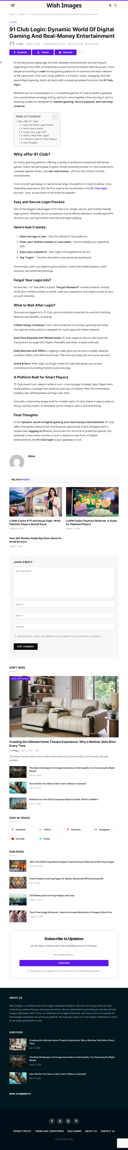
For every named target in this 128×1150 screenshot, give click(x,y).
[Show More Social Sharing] (80, 52)
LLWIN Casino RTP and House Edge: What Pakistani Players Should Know (34, 522)
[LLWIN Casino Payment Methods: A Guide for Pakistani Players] (92, 502)
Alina (21, 44)
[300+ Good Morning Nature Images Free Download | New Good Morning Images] (18, 866)
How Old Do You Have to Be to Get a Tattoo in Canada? (57, 783)
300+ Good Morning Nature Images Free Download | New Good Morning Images (71, 861)
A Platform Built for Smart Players (40, 139)
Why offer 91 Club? (28, 121)
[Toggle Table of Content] (53, 116)
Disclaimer (74, 1131)
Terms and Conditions (49, 1131)
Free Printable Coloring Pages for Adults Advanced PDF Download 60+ (66, 878)
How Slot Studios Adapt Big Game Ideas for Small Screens (35, 540)
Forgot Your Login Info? (35, 132)
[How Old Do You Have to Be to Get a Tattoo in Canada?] (18, 788)
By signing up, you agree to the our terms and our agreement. (65, 971)
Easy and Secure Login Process (38, 125)
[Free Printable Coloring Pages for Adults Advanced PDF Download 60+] (18, 883)
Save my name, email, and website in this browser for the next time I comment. (59, 636)
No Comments (77, 44)
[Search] (110, 5)
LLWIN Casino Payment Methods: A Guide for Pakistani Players (91, 522)
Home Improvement (20, 679)
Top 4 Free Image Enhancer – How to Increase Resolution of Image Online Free (70, 912)
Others (13, 22)
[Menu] (13, 5)
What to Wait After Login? (36, 135)
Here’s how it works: (33, 128)
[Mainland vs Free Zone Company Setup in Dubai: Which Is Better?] (18, 803)
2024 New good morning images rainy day (51, 895)
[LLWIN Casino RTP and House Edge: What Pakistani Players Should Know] (35, 502)
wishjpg (15, 750)
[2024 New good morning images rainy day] (18, 899)
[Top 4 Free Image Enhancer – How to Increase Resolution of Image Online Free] (18, 916)
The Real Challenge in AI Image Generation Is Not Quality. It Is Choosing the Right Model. (72, 769)
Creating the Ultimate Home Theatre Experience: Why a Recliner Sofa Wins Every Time (62, 744)
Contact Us (108, 1131)
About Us (91, 1131)
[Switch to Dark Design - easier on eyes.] (115, 5)
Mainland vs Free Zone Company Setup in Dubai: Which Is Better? (63, 799)
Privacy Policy (83, 971)
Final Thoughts (30, 142)
